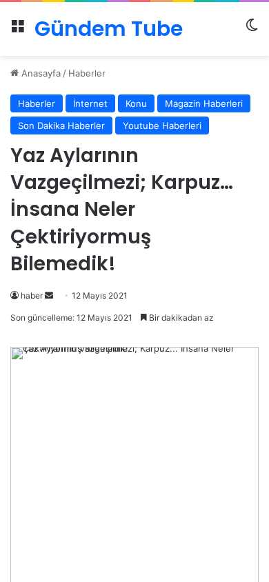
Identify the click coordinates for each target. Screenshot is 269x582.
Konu (136, 103)
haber (32, 295)
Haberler (87, 73)
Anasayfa (40, 73)
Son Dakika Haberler (61, 125)
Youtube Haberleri (162, 125)
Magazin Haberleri (204, 103)
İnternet (90, 103)
